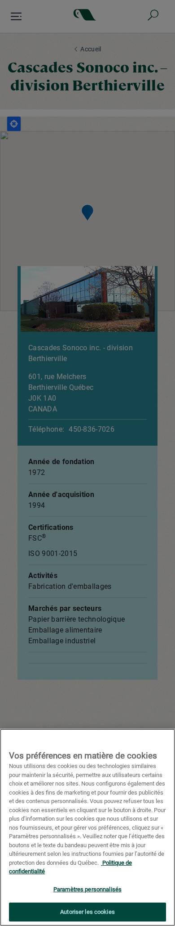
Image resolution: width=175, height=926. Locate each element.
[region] (87, 827)
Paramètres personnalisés (87, 889)
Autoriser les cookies (87, 911)
